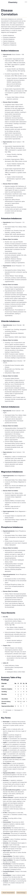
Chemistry (12, 2)
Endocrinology (21, 892)
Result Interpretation (8, 892)
